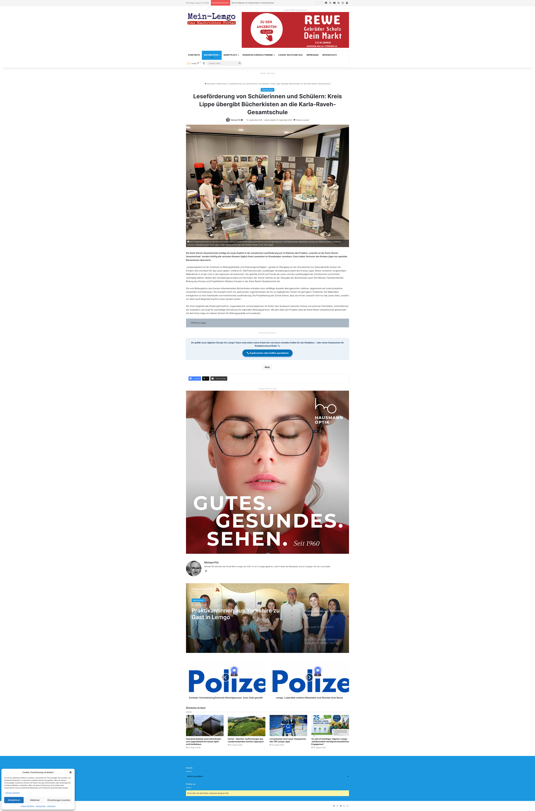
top (268, 367)
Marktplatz (230, 55)
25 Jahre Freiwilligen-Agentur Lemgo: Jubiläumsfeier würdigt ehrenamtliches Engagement (330, 741)
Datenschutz (41, 806)
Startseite (194, 55)
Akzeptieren (14, 800)
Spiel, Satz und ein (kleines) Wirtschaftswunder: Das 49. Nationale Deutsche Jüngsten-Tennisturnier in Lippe (232, 617)
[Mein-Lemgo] (212, 19)
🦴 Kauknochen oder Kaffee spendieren (267, 353)
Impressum (51, 806)
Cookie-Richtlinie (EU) (290, 55)
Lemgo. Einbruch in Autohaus (244, 3)
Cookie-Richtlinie (27, 806)
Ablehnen (35, 800)
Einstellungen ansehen (59, 800)
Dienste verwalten (13, 793)
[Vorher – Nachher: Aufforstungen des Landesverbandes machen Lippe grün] (246, 725)
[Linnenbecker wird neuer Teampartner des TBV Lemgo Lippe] (288, 725)
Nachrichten (211, 55)
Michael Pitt (236, 120)
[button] (70, 772)
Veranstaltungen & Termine (257, 55)
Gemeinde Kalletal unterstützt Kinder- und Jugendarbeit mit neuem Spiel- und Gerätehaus (204, 741)
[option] (267, 618)
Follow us (190, 784)
